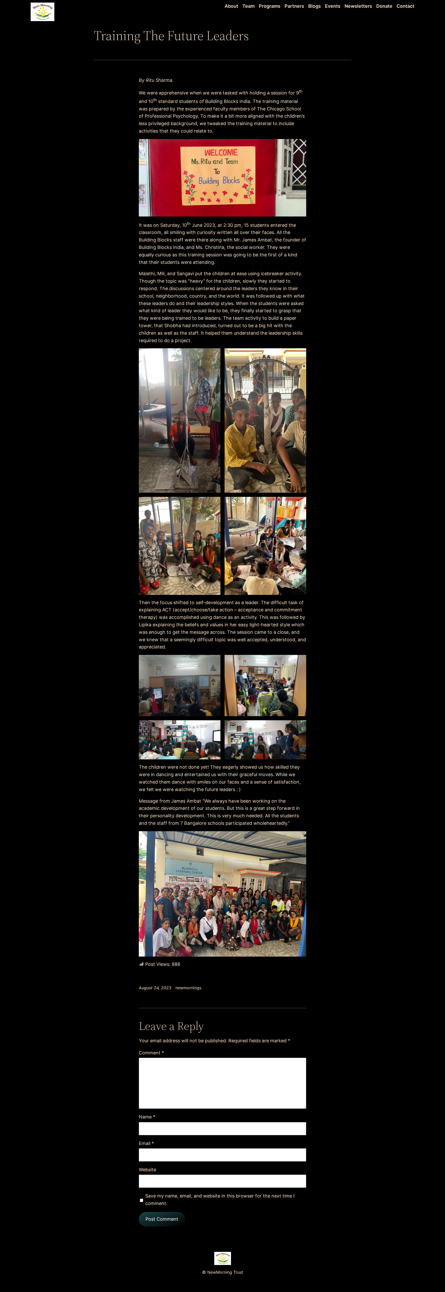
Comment (151, 1052)
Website (147, 1169)
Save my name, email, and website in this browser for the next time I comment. (220, 1199)
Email (146, 1143)
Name (147, 1117)
